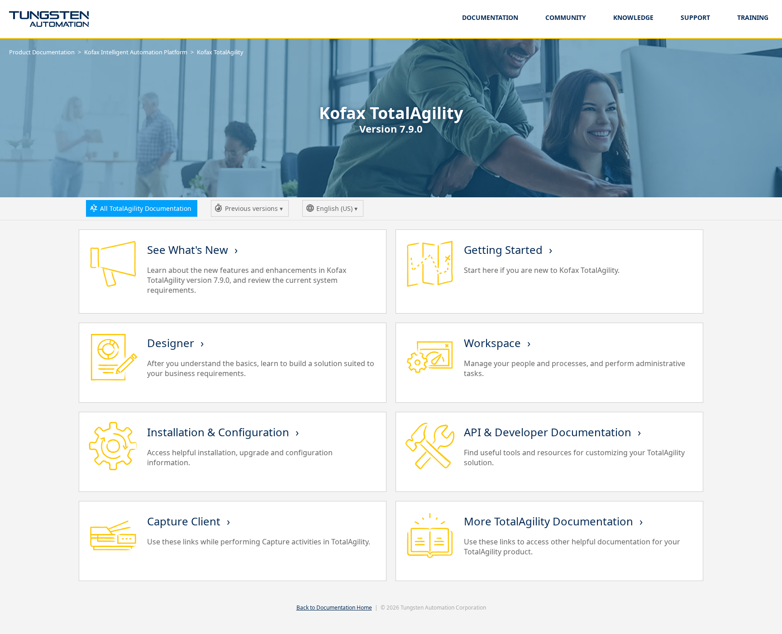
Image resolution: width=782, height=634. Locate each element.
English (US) (337, 210)
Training (752, 17)
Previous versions (252, 210)
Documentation (490, 17)
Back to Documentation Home (334, 607)
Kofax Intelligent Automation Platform (135, 52)
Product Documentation (42, 52)
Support (695, 17)
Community (565, 17)
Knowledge (633, 17)
